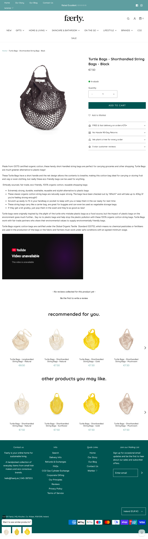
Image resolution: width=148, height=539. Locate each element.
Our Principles (55, 479)
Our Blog (33, 2)
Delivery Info (55, 457)
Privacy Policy (55, 488)
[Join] (142, 473)
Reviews (56, 484)
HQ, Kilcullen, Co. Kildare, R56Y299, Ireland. (32, 517)
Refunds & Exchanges (55, 462)
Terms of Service (55, 493)
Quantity (92, 88)
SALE (74, 38)
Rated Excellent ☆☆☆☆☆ (74, 5)
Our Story (19, 2)
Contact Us (48, 2)
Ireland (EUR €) (131, 511)
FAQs (55, 466)
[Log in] (134, 18)
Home (7, 2)
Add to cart (117, 105)
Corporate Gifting (55, 475)
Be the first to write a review (74, 298)
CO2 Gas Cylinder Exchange (55, 470)
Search (55, 453)
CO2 (139, 30)
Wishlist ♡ (9, 8)
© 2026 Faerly (7, 517)
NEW (9, 30)
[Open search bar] (128, 18)
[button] (97, 115)
